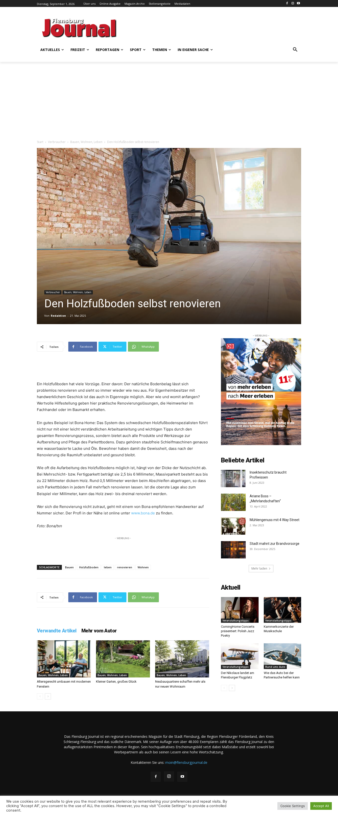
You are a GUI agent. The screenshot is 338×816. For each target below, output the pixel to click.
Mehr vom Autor (99, 631)
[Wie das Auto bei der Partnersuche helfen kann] (282, 656)
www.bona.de (143, 513)
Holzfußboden (88, 567)
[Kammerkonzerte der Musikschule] (282, 610)
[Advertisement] (217, 27)
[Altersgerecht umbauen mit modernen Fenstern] (64, 658)
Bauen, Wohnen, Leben (86, 142)
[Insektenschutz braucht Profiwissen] (233, 478)
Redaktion (58, 315)
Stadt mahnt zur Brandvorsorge (274, 544)
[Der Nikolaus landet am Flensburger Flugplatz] (240, 656)
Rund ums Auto (275, 667)
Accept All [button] (321, 806)
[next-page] (48, 696)
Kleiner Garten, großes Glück (116, 681)
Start (40, 142)
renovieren (124, 567)
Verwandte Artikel (56, 631)
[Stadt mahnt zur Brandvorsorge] (233, 549)
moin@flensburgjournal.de (186, 762)
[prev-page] (40, 696)
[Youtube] (298, 3)
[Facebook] (287, 3)
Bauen (69, 567)
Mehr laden (259, 568)
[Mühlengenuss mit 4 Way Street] (233, 526)
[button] (295, 50)
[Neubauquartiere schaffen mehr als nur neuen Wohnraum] (182, 658)
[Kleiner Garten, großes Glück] (123, 658)
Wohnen (143, 567)
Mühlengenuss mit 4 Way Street (275, 520)
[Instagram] (292, 3)
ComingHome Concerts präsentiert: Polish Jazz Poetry (237, 631)
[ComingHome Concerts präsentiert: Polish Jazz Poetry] (240, 610)
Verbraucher (57, 142)
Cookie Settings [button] (292, 806)
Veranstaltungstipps (235, 620)
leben (108, 567)
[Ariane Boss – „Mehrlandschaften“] (233, 502)
